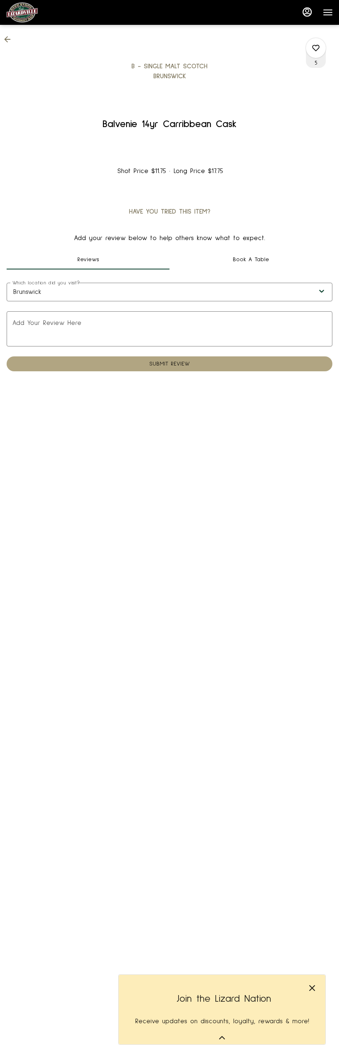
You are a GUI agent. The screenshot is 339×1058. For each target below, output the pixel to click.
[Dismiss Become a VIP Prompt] (312, 988)
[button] (10, 39)
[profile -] (307, 12)
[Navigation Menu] (328, 12)
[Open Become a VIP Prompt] (222, 1038)
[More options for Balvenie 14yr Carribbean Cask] (316, 48)
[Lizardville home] (43, 12)
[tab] (88, 259)
